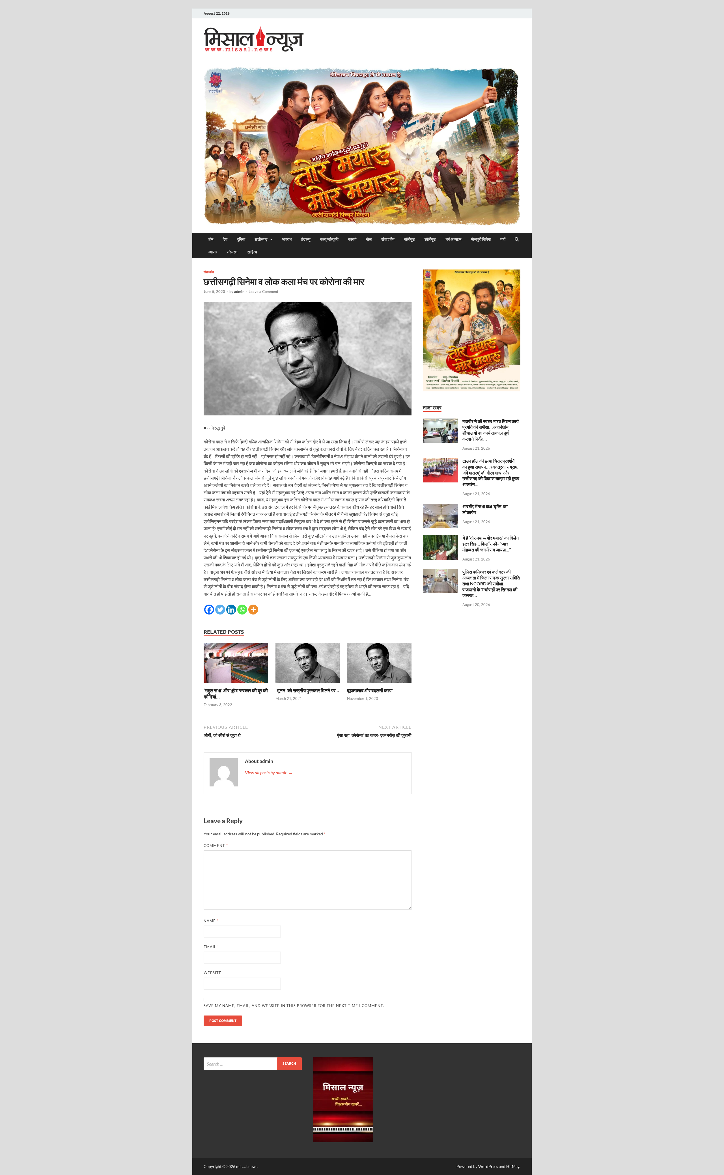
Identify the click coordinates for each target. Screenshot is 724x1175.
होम (210, 239)
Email (211, 947)
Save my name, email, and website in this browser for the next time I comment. (294, 1005)
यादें (502, 239)
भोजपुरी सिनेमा (481, 239)
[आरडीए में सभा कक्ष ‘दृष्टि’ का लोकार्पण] (440, 507)
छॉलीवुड (430, 239)
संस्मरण (232, 252)
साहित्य (252, 252)
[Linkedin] (231, 610)
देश (225, 239)
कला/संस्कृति (329, 239)
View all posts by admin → (269, 772)
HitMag (513, 1166)
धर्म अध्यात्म (453, 239)
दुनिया (241, 239)
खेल (369, 239)
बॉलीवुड (409, 239)
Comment (216, 845)
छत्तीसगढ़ (261, 239)
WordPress (488, 1166)
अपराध (287, 239)
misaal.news (246, 1166)
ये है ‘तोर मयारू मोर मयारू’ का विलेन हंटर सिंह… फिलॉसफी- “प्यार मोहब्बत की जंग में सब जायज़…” (490, 543)
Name (211, 921)
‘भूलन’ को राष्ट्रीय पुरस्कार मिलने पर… (307, 690)
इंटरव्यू (306, 239)
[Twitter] (220, 610)
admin (239, 291)
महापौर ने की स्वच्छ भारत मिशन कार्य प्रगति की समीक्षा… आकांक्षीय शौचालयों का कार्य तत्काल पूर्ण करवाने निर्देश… (490, 430)
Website (212, 973)
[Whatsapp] (242, 610)
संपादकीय (388, 239)
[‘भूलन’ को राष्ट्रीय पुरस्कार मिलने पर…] (307, 684)
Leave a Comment (263, 291)
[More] (253, 610)
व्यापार (212, 252)
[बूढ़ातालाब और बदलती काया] (379, 684)
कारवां (352, 239)
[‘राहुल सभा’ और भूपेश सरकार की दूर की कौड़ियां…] (236, 684)
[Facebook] (209, 610)
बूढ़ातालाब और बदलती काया (370, 690)
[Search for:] (253, 1063)
